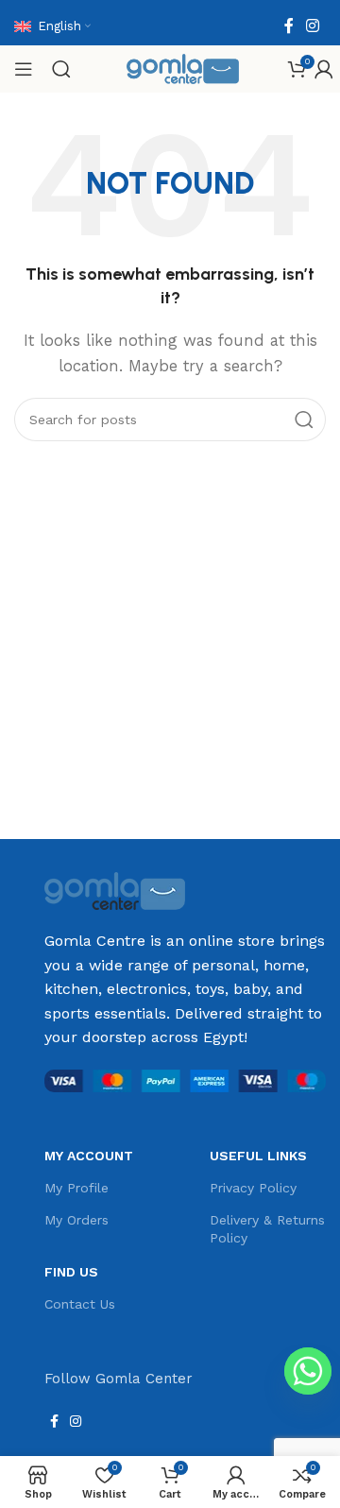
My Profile (76, 1187)
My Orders (76, 1219)
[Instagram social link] (313, 26)
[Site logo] (183, 68)
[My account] (324, 69)
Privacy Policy (253, 1187)
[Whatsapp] (308, 1371)
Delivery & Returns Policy (267, 1228)
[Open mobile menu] (23, 69)
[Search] (61, 69)
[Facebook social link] (288, 26)
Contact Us (79, 1303)
